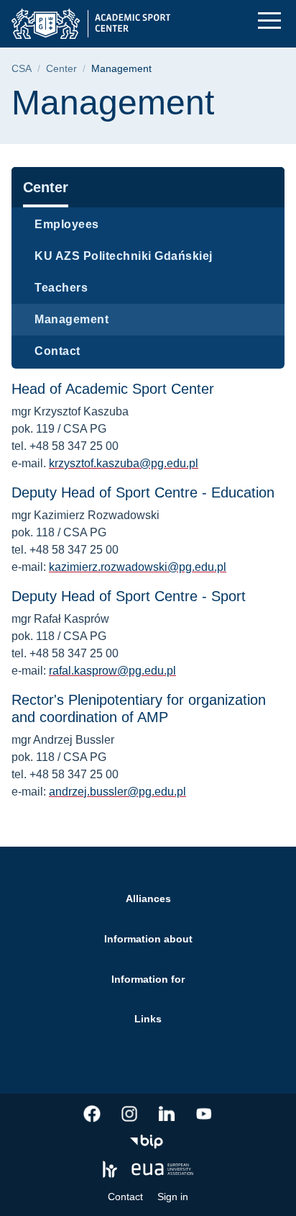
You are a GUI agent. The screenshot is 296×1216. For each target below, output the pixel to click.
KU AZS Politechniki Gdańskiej (123, 256)
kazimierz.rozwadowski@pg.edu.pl (137, 567)
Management (71, 319)
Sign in (172, 1196)
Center (61, 68)
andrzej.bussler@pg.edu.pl (117, 791)
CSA (21, 68)
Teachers (61, 288)
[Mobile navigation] (269, 20)
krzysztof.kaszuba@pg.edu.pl (123, 463)
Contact (57, 351)
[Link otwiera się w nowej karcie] (92, 1113)
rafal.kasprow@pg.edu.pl (112, 671)
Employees (66, 224)
